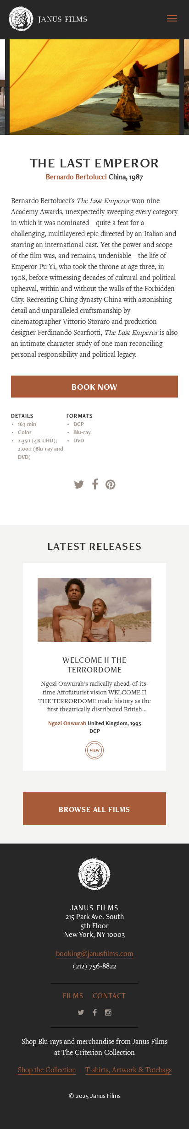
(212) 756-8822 (94, 967)
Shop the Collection (47, 1070)
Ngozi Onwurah (67, 723)
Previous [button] (56, 116)
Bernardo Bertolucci (76, 178)
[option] (95, 87)
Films (73, 996)
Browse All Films (94, 810)
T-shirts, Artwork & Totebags (128, 1070)
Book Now (94, 388)
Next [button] (137, 116)
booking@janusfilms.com (94, 955)
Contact (110, 996)
